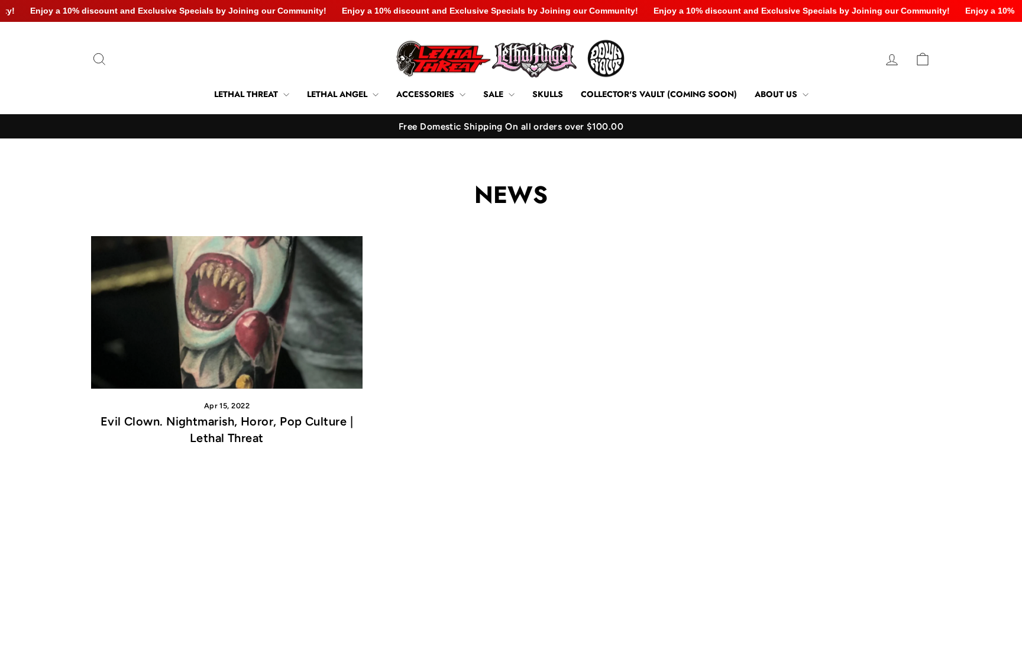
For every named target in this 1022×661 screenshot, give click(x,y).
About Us (777, 94)
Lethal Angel (338, 94)
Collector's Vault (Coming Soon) (659, 94)
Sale (494, 94)
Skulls (547, 94)
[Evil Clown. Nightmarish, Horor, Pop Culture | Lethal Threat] (227, 312)
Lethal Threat (247, 94)
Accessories (426, 94)
